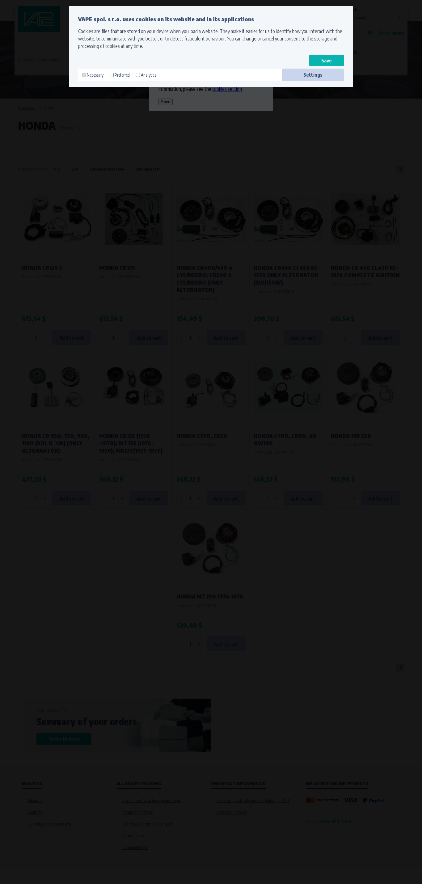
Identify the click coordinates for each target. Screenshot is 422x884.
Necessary (95, 75)
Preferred (122, 75)
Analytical (149, 75)
